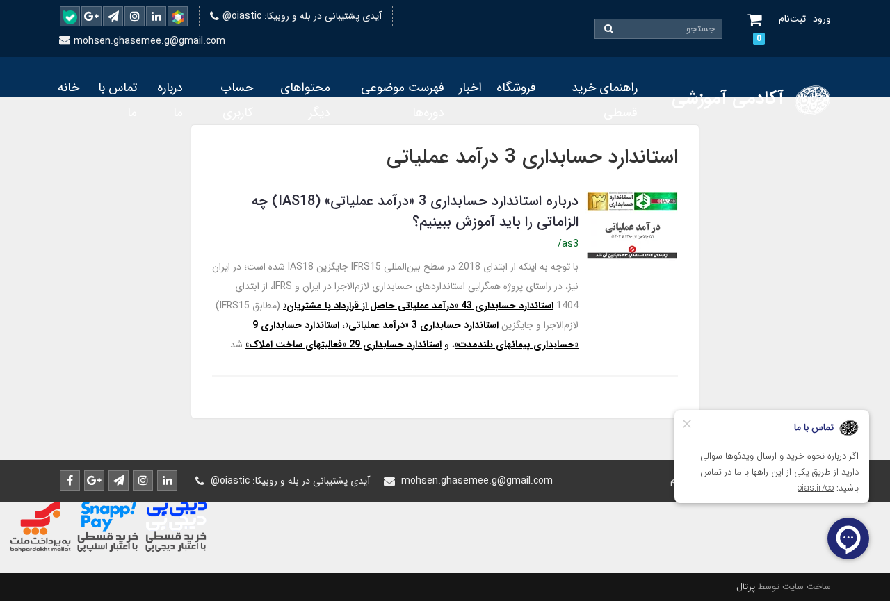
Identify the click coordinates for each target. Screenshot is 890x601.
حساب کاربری (236, 100)
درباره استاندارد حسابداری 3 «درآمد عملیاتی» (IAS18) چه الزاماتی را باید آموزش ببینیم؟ (415, 211)
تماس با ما (117, 100)
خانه (68, 87)
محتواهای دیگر (305, 100)
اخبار (470, 87)
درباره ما (170, 100)
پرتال (745, 586)
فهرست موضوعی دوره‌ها (402, 100)
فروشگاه (516, 87)
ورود (822, 18)
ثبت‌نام (792, 18)
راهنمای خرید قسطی (605, 100)
